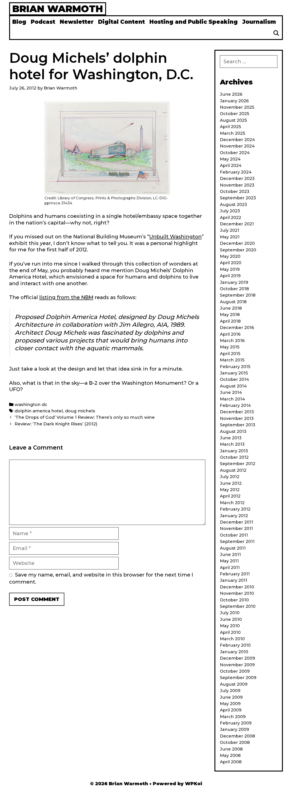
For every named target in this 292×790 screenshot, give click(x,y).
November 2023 (237, 185)
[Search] (276, 33)
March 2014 (232, 399)
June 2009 (231, 697)
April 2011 (230, 567)
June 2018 (231, 308)
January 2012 (234, 515)
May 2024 (230, 159)
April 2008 (231, 761)
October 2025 (234, 113)
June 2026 (231, 94)
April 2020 (230, 262)
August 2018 (233, 301)
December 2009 (237, 658)
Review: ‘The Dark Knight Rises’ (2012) (56, 424)
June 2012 (231, 483)
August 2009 (234, 684)
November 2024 (237, 146)
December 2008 (237, 736)
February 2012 (235, 509)
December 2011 (236, 522)
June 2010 (231, 619)
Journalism (259, 21)
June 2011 (230, 554)
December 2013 (237, 411)
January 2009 (234, 729)
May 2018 (230, 314)
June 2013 (231, 437)
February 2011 (235, 574)
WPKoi (193, 783)
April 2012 (230, 496)
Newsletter (77, 21)
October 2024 (235, 152)
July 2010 (230, 612)
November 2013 (237, 418)
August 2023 (233, 204)
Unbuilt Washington (175, 237)
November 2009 (237, 664)
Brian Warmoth (57, 8)
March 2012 (232, 502)
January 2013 (234, 450)
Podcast (43, 21)
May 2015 (229, 347)
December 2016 (237, 327)
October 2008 (235, 742)
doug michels (80, 410)
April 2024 (231, 165)
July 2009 (230, 690)
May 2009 (230, 703)
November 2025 (237, 107)
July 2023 (230, 210)
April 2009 (231, 710)
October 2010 (234, 600)
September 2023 (238, 197)
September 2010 (238, 606)
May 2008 (230, 755)
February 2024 (236, 172)
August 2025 (233, 120)
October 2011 (234, 535)
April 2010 (230, 632)
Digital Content (121, 21)
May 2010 (230, 625)
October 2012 (234, 457)
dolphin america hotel (39, 410)
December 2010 (237, 587)
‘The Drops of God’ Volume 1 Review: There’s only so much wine (85, 417)
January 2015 (234, 373)
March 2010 (232, 638)
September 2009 (238, 677)
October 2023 (234, 191)
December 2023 (237, 178)
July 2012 (229, 476)
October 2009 (235, 671)
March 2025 (232, 133)
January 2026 (234, 100)
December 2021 (237, 223)
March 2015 (232, 360)
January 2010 (234, 651)
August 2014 (233, 386)
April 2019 (230, 275)
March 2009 (233, 716)
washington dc (31, 404)
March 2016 (232, 340)
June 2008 (231, 749)
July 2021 (229, 230)
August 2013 (233, 431)
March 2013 (232, 444)
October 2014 (234, 379)
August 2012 (233, 470)
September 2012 (237, 463)
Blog (19, 21)
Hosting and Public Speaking (193, 21)
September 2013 (237, 424)
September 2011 (237, 541)
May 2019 (230, 269)
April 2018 (230, 321)
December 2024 (237, 139)
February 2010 (235, 645)
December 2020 (237, 243)
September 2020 (238, 250)
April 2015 (230, 353)
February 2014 (235, 405)
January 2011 (233, 580)
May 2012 (230, 489)
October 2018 (234, 288)
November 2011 (236, 528)
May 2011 (229, 561)
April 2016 (230, 334)
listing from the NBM (66, 297)
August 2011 (233, 548)
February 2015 (235, 366)
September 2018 (238, 295)
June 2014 (231, 392)
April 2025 (230, 126)
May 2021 (230, 237)
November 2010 (237, 593)
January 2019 (234, 282)
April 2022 (230, 217)
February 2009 (236, 723)
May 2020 (230, 256)
